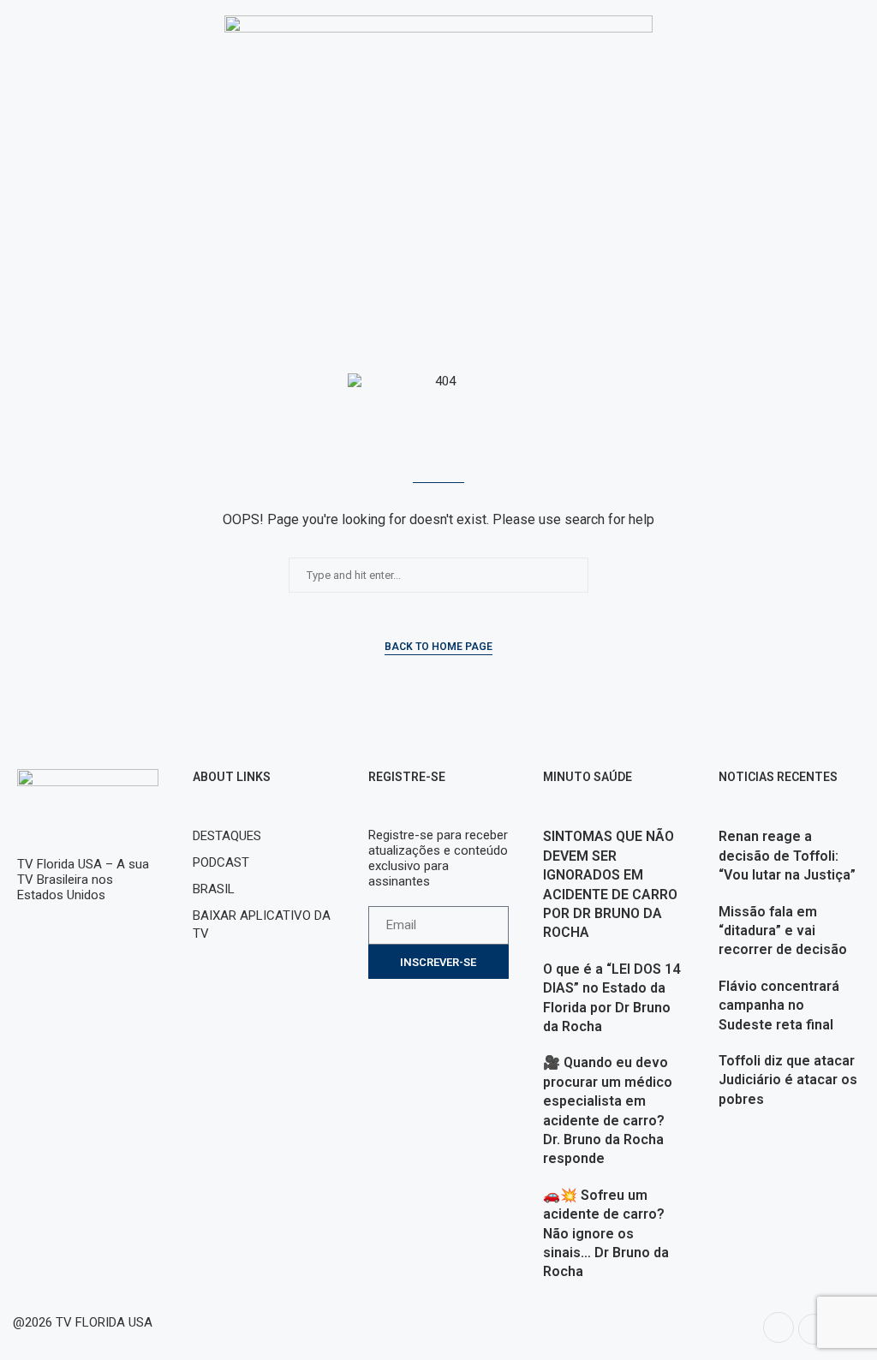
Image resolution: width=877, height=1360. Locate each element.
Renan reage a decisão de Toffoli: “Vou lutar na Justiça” (787, 855)
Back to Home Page (438, 647)
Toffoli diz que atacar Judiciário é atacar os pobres (788, 1080)
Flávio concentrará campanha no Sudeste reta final (779, 1005)
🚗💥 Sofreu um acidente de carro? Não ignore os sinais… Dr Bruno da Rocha (606, 1233)
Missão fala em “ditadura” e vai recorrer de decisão (783, 931)
